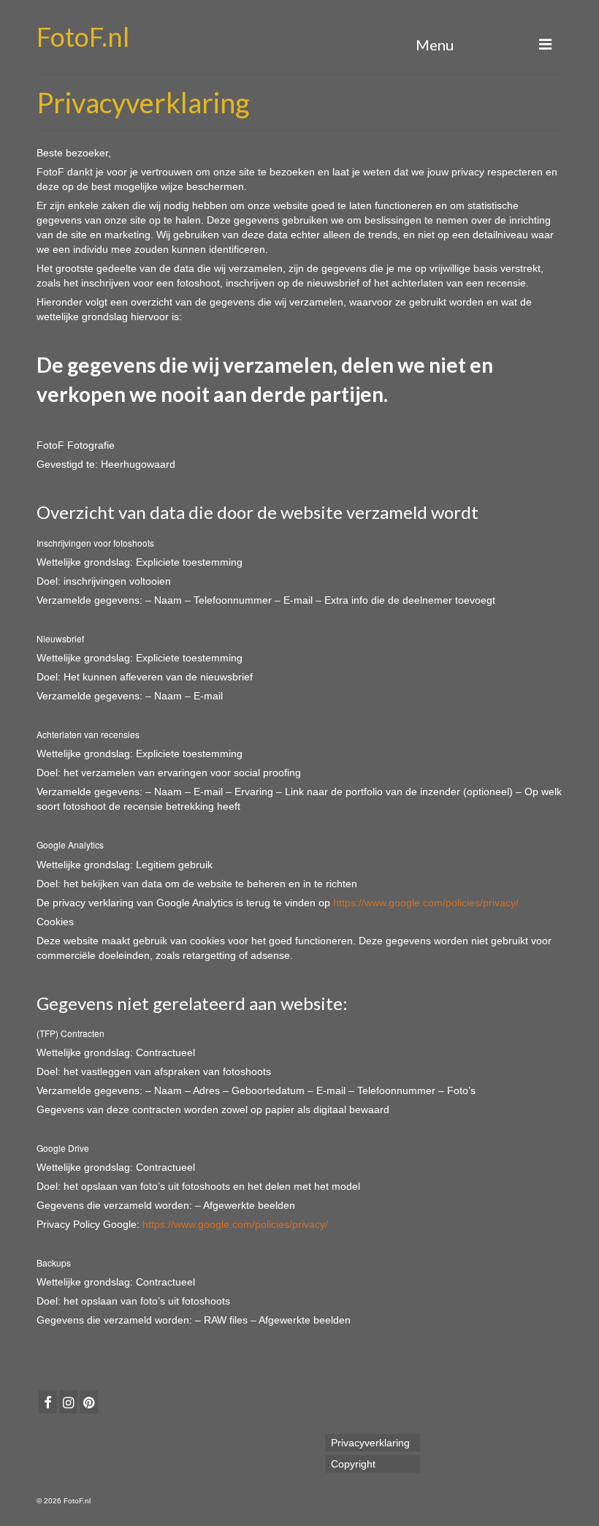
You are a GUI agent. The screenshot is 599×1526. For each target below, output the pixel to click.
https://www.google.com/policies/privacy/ (426, 902)
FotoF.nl (83, 36)
